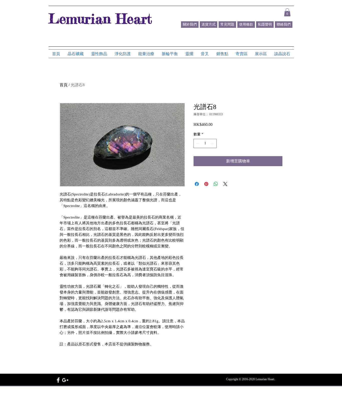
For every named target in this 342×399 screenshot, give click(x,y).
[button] (287, 12)
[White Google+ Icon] (65, 380)
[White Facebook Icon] (58, 380)
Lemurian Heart (100, 18)
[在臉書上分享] (197, 184)
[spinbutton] (205, 143)
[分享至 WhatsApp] (216, 184)
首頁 (64, 85)
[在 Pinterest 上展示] (206, 184)
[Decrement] (197, 143)
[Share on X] (225, 184)
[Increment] (213, 143)
